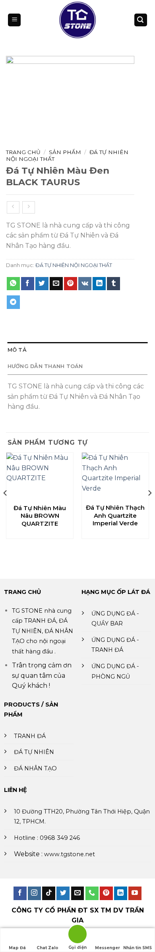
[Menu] (14, 20)
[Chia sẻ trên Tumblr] (113, 284)
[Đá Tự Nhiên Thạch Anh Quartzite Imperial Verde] (115, 476)
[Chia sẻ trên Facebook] (27, 284)
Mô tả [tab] (17, 350)
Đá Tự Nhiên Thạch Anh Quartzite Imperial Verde (115, 515)
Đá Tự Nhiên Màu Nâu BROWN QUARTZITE (40, 515)
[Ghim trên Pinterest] (70, 284)
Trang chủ (23, 152)
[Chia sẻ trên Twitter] (41, 284)
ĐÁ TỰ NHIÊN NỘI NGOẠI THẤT (73, 265)
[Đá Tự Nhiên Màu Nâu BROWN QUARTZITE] (39, 476)
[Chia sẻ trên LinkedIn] (99, 284)
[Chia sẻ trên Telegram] (13, 302)
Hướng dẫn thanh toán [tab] (45, 366)
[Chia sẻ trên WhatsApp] (13, 284)
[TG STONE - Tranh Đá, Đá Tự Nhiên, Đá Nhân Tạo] (77, 20)
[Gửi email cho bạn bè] (56, 284)
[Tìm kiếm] (140, 20)
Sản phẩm (65, 152)
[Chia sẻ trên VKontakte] (84, 284)
